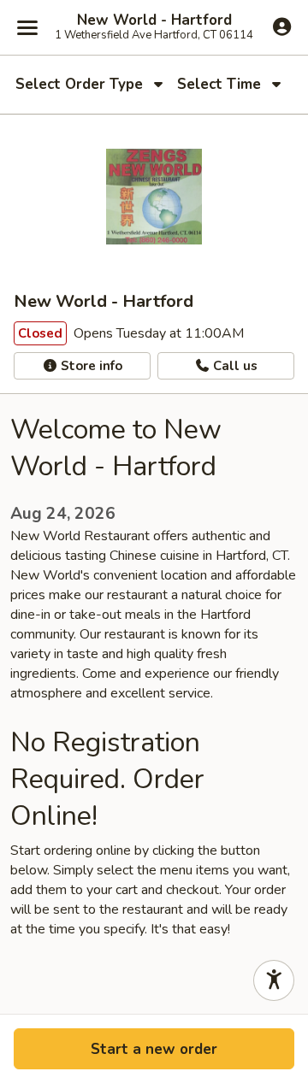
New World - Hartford (154, 20)
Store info (89, 365)
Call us (234, 365)
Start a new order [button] (154, 1049)
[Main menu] (27, 27)
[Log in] (282, 26)
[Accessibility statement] (273, 980)
